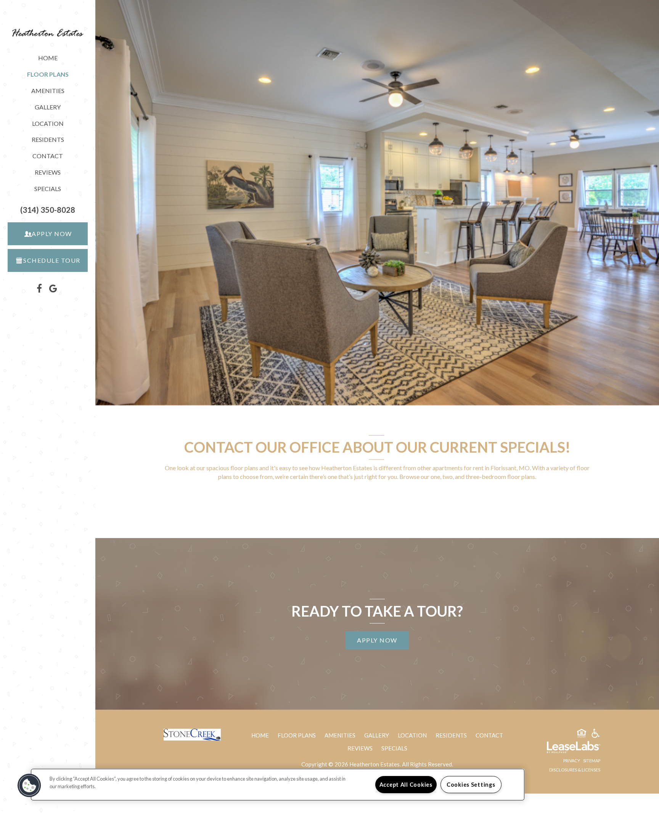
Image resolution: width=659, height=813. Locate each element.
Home (48, 57)
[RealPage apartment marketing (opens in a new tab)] (562, 748)
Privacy (571, 760)
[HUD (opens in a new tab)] (581, 734)
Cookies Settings (471, 784)
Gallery (48, 107)
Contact (47, 155)
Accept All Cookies (405, 784)
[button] (47, 210)
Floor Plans (297, 735)
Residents (60, 141)
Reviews (48, 172)
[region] (278, 784)
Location (48, 123)
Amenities (47, 90)
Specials (47, 188)
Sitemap (591, 760)
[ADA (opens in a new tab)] (595, 734)
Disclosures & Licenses (574, 769)
